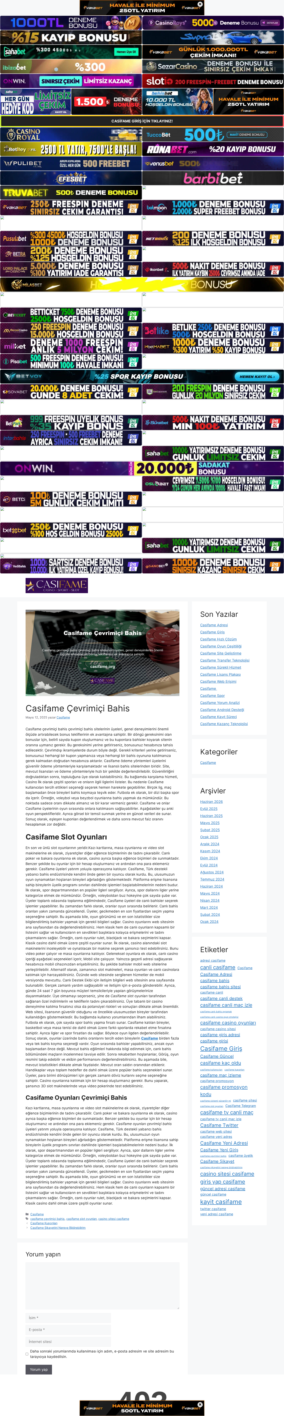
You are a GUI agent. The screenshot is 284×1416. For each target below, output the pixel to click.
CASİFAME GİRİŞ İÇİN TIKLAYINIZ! (142, 121)
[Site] (71, 207)
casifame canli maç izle (226, 1005)
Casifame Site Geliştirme (220, 653)
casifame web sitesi (216, 1131)
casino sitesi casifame (113, 1219)
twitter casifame (213, 1209)
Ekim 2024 (209, 858)
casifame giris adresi (220, 1034)
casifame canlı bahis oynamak (216, 1011)
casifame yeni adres (216, 1137)
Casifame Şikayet (217, 1161)
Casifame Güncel (217, 1056)
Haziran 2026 (211, 802)
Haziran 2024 (211, 886)
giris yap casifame (222, 1181)
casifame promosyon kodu (224, 1090)
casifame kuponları (234, 1069)
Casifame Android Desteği (222, 710)
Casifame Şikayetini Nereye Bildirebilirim (58, 1227)
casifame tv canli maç (226, 1112)
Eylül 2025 (208, 809)
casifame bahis (214, 980)
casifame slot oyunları (81, 1219)
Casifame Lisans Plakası (220, 674)
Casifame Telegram (240, 1106)
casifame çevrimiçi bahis (47, 1219)
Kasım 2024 (210, 851)
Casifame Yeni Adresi (224, 1143)
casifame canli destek (221, 998)
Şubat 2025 (210, 830)
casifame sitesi (245, 1100)
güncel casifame (213, 1194)
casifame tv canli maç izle (220, 1119)
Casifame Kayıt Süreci (218, 717)
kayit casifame (221, 1201)
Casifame (37, 1214)
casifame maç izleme (220, 1075)
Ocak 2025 (209, 837)
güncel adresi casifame (222, 1188)
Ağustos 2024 (212, 872)
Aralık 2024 (209, 844)
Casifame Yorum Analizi (220, 703)
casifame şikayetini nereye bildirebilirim (221, 1167)
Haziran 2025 (211, 816)
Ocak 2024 (209, 922)
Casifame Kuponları (43, 1223)
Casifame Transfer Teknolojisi (224, 660)
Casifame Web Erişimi (218, 681)
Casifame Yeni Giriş (219, 1149)
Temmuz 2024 (212, 879)
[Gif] (142, 284)
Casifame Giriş (212, 632)
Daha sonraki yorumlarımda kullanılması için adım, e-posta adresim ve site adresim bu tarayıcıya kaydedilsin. (102, 1354)
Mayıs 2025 (210, 823)
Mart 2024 (209, 907)
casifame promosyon (217, 1081)
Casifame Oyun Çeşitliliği (221, 646)
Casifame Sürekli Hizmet (220, 667)
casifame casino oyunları (228, 1023)
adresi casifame (212, 960)
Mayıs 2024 (210, 893)
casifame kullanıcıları (211, 1069)
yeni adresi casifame (216, 1214)
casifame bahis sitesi (220, 986)
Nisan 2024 (210, 900)
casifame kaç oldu (220, 1063)
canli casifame (217, 967)
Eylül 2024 (209, 865)
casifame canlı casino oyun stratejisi (219, 1017)
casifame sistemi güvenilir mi (215, 1101)
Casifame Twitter (219, 1125)
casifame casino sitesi (218, 1029)
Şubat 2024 (210, 915)
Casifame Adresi (214, 625)
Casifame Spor (212, 696)
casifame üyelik (240, 1155)
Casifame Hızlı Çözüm (218, 639)
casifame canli (211, 992)
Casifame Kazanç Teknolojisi (224, 724)
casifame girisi (214, 1040)
